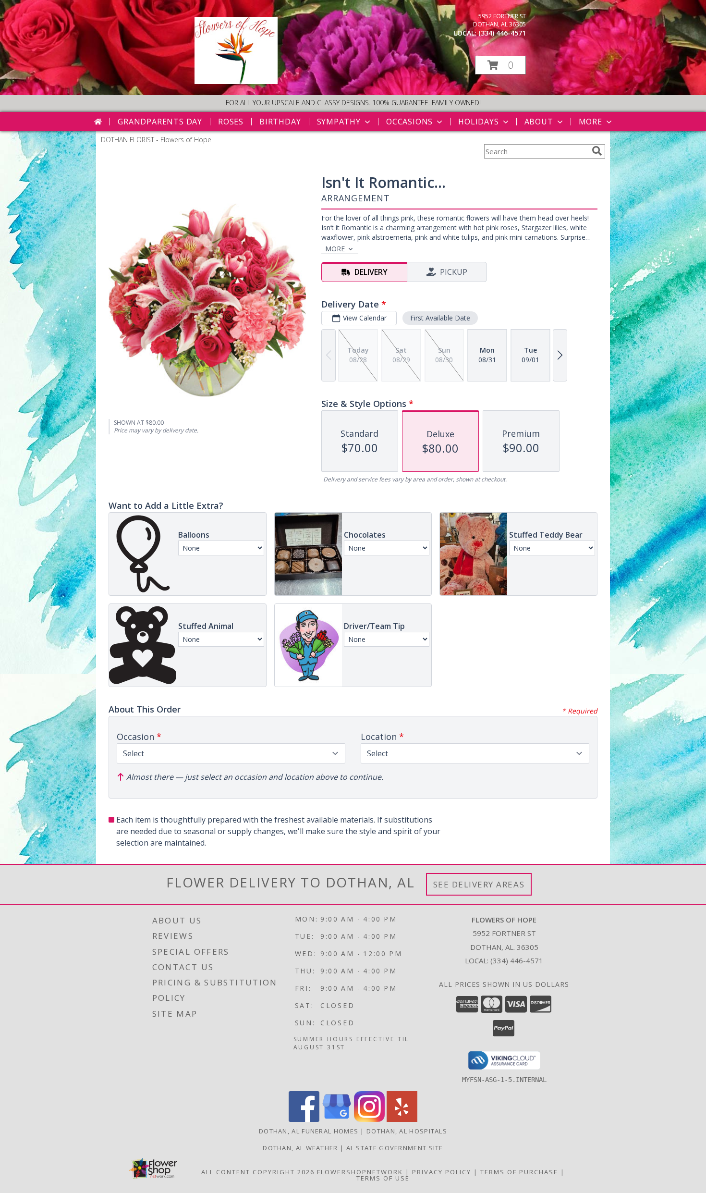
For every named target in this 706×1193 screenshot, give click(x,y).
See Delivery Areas (479, 884)
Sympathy (339, 121)
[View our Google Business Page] (336, 1119)
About (538, 121)
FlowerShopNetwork (360, 1172)
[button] (500, 65)
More (590, 121)
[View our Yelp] (402, 1119)
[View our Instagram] (369, 1119)
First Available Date (440, 317)
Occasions (409, 121)
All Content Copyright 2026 (258, 1172)
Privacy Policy (441, 1172)
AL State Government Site (394, 1148)
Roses (230, 121)
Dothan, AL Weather (300, 1148)
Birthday (280, 121)
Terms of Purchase (519, 1172)
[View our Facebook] (304, 1119)
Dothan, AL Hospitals (406, 1131)
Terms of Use (383, 1178)
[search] (597, 151)
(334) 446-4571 (502, 32)
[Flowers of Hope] (236, 81)
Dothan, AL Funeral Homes (308, 1131)
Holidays (478, 121)
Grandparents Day (160, 121)
